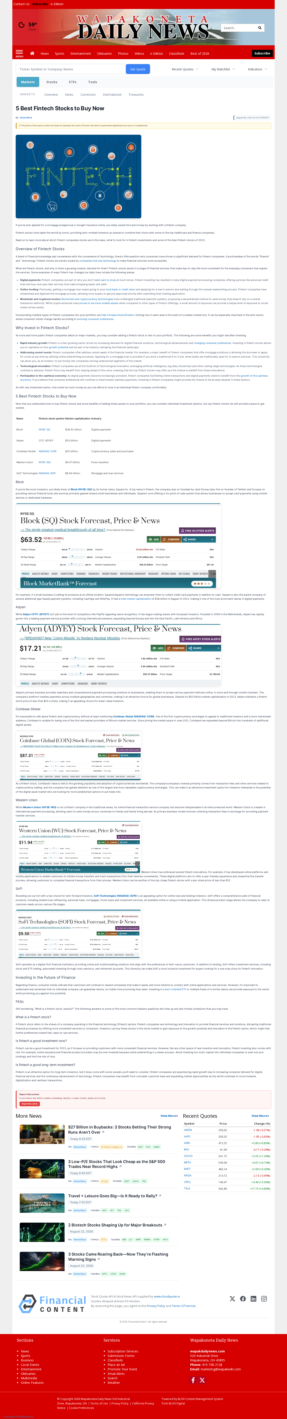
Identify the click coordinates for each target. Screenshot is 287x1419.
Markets (28, 82)
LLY (131, 1239)
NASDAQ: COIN (47, 451)
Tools (92, 82)
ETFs (72, 82)
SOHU (136, 1181)
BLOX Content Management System (200, 1399)
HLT (112, 1210)
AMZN (188, 1130)
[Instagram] (264, 1304)
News (69, 94)
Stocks (51, 82)
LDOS (113, 1274)
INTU (104, 1274)
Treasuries (136, 94)
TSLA (187, 1188)
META (187, 1162)
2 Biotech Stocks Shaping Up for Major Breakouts (117, 1225)
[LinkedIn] (253, 1304)
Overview (51, 94)
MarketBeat (80, 1147)
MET (140, 1147)
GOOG (188, 1156)
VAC (127, 1210)
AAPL (187, 1136)
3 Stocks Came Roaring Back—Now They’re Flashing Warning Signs (118, 1257)
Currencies (88, 94)
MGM (122, 1274)
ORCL (187, 1182)
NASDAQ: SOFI (47, 473)
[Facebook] (243, 1304)
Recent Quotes (183, 69)
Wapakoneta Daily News (96, 1399)
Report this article (30, 1104)
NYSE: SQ (44, 429)
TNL (119, 1210)
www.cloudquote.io (167, 1296)
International (112, 94)
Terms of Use (99, 1403)
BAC (186, 1149)
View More (168, 1116)
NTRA (157, 1239)
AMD (187, 1143)
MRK (138, 1239)
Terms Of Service (184, 1306)
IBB (124, 1239)
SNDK (156, 1147)
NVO (165, 1239)
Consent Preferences (18, 1417)
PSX (148, 1147)
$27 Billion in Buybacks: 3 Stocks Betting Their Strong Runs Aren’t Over (119, 1130)
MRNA (147, 1239)
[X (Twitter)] (232, 1304)
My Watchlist (220, 69)
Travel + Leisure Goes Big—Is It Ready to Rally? (115, 1195)
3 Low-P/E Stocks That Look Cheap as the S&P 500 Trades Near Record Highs (116, 1164)
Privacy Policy (156, 1306)
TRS (144, 1181)
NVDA (187, 1175)
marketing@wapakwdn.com (221, 1369)
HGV (104, 1210)
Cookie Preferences (81, 1408)
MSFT (187, 1169)
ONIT (126, 1181)
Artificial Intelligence (111, 1147)
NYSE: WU (45, 462)
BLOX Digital (177, 1403)
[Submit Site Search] (259, 28)
